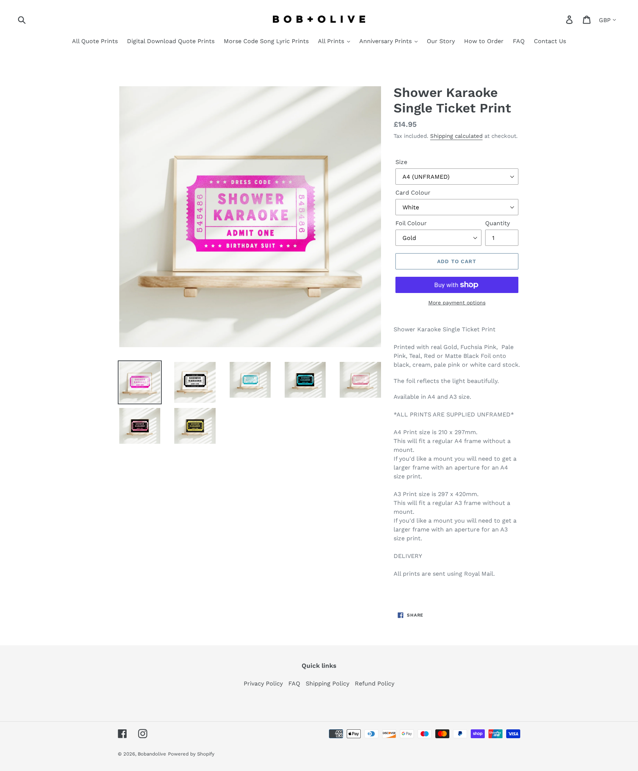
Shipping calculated (456, 136)
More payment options (457, 303)
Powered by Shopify (191, 754)
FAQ (294, 683)
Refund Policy (374, 683)
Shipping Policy (327, 683)
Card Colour (413, 192)
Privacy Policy (263, 683)
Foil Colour (411, 223)
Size (401, 161)
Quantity (497, 223)
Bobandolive (152, 754)
